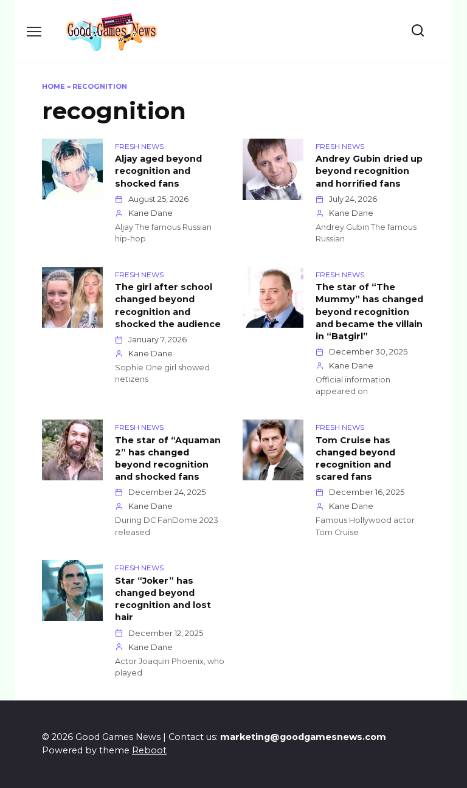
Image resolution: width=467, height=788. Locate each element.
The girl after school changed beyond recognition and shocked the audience (168, 306)
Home (53, 86)
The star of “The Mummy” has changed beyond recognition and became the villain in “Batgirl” (369, 312)
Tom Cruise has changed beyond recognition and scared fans (355, 458)
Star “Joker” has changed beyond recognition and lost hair (163, 599)
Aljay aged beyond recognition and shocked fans (158, 171)
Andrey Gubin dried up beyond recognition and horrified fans (369, 171)
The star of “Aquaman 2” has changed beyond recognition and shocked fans (168, 458)
